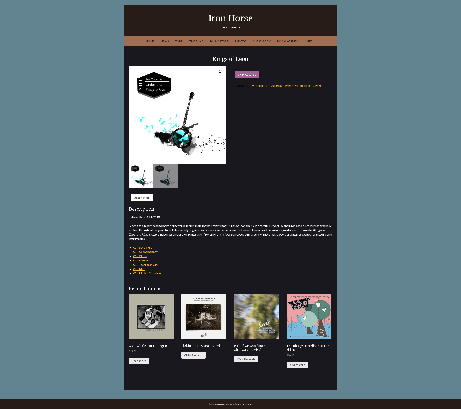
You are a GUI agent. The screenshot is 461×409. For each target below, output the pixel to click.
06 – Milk (139, 269)
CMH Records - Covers (306, 85)
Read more (139, 360)
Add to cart (297, 364)
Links (308, 41)
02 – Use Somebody (145, 251)
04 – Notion (140, 260)
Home (150, 41)
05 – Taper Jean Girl (145, 264)
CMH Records (247, 74)
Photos (240, 41)
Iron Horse (230, 18)
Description (142, 197)
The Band (196, 41)
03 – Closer (140, 256)
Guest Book (262, 41)
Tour (179, 41)
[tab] (142, 197)
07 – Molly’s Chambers (147, 273)
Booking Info (287, 41)
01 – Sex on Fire (142, 247)
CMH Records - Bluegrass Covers (270, 85)
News (165, 41)
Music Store (219, 41)
